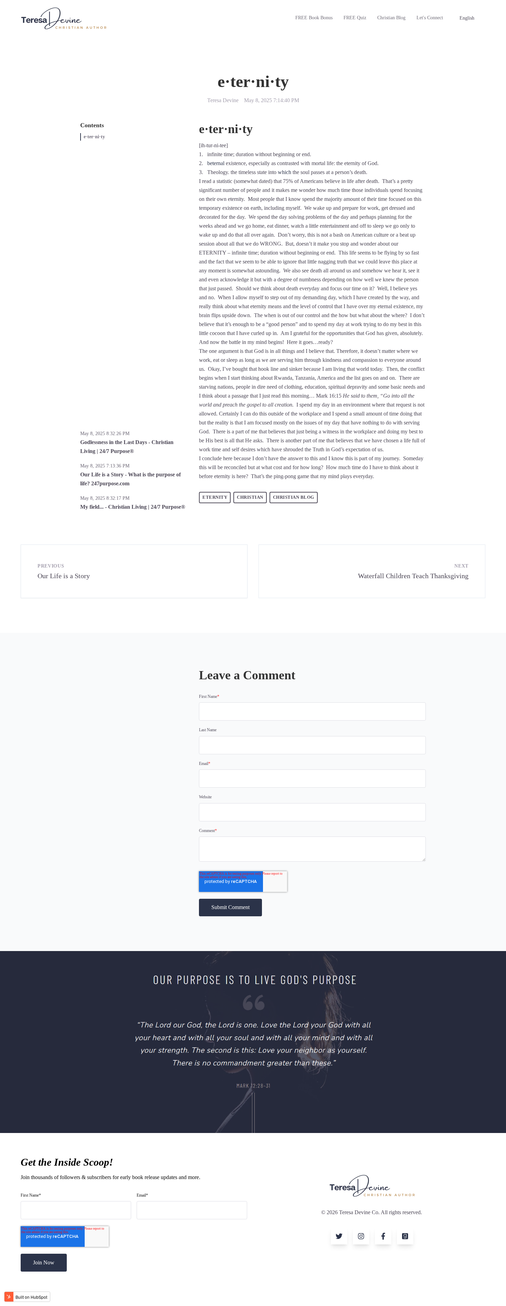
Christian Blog (391, 17)
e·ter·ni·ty (94, 136)
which (284, 172)
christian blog (293, 497)
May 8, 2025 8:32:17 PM (104, 498)
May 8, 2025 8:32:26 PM (104, 433)
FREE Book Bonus (314, 17)
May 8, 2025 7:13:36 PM (104, 465)
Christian (250, 497)
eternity (214, 497)
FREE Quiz (355, 17)
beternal (215, 163)
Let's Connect (430, 17)
